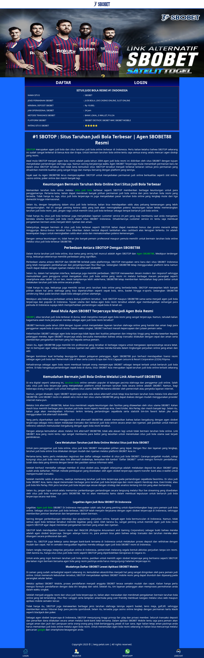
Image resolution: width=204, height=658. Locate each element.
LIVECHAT (178, 655)
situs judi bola (83, 190)
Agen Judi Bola (45, 507)
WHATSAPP (128, 655)
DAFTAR (63, 82)
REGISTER (76, 655)
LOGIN (140, 82)
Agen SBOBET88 (145, 253)
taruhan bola (72, 382)
